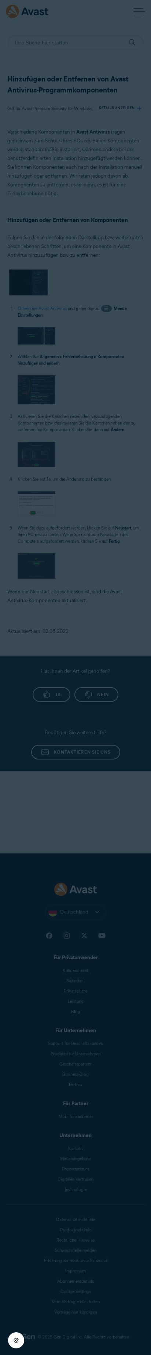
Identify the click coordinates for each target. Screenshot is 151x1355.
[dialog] (75, 677)
